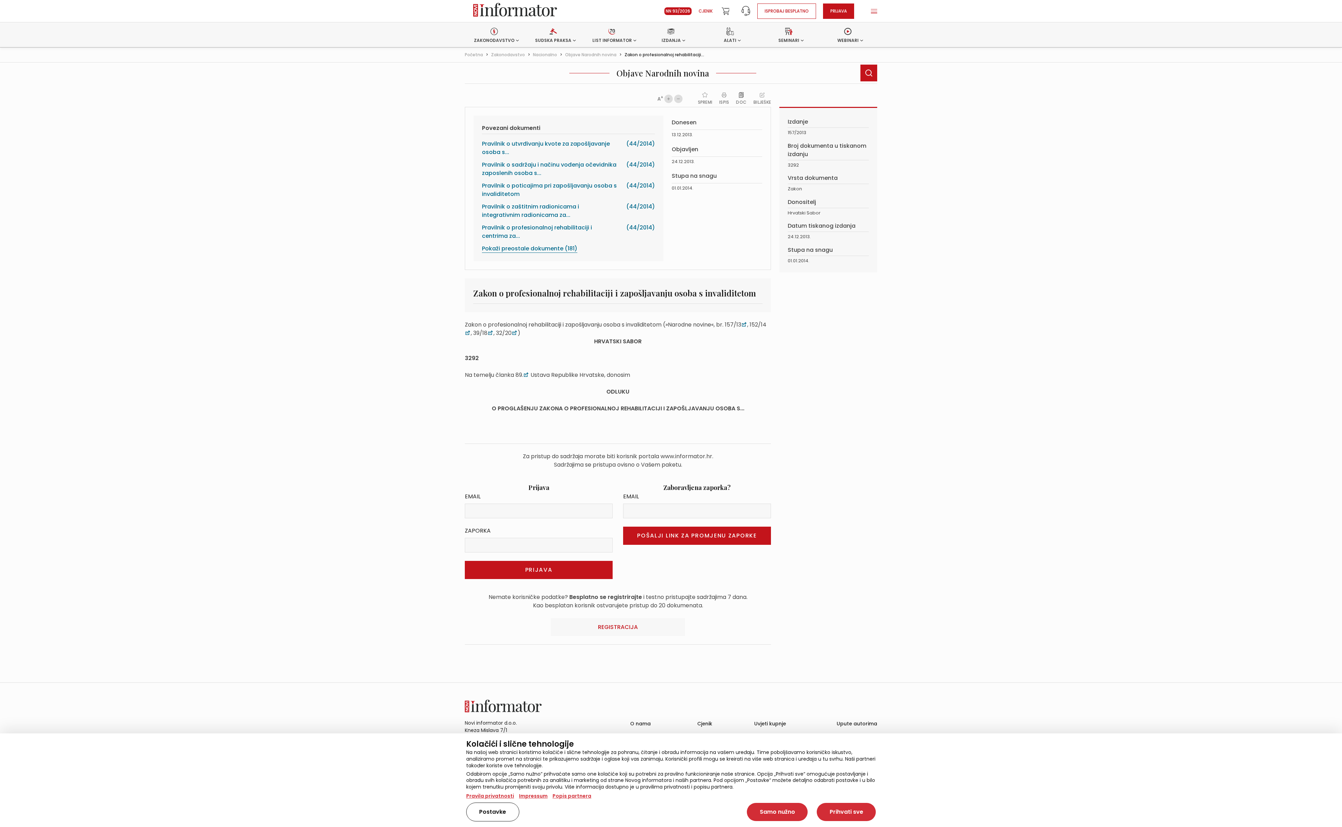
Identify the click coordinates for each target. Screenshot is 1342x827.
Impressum (533, 795)
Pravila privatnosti (490, 795)
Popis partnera (572, 795)
